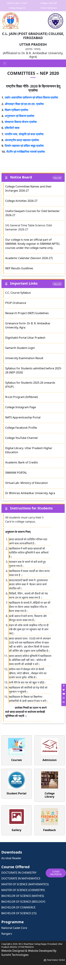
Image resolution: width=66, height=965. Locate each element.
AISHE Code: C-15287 (17, 3)
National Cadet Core (14, 928)
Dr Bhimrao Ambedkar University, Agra (30, 493)
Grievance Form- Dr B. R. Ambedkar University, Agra (27, 325)
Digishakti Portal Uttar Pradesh (25, 338)
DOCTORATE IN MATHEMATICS (20, 878)
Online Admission (49, 7)
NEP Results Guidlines (19, 268)
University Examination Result (24, 358)
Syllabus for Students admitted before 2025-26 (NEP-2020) (33, 370)
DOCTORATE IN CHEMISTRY (18, 872)
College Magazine (17, 7)
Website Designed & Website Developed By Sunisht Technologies (28, 953)
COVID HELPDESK (56, 873)
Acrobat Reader (11, 858)
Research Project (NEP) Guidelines (27, 313)
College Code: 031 (48, 3)
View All (57, 177)
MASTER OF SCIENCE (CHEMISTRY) (23, 890)
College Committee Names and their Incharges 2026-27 (28, 188)
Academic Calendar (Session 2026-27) (29, 258)
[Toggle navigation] (5, 63)
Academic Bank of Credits (21, 462)
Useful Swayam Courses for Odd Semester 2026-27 (32, 213)
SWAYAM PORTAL (16, 472)
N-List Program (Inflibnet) (21, 397)
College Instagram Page (20, 407)
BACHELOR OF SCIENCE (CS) (19, 913)
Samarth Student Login (20, 348)
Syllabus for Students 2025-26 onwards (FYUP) (30, 385)
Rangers (6, 934)
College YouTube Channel (21, 438)
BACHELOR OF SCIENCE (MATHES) (22, 896)
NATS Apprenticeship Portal (22, 417)
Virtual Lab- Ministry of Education (26, 483)
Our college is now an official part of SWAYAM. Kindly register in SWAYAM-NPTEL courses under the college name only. (32, 244)
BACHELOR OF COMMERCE (18, 907)
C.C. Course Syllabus (18, 293)
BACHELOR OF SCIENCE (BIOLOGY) (23, 901)
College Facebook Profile (21, 427)
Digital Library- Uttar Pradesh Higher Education (28, 450)
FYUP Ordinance (15, 303)
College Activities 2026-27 (21, 201)
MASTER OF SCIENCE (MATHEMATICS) (25, 884)
